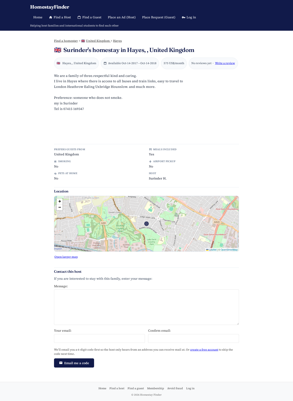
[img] (146, 224)
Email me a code (76, 363)
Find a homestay (66, 41)
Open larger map (66, 257)
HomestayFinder (49, 7)
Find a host (116, 388)
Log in (191, 17)
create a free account (204, 350)
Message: (61, 286)
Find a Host (62, 17)
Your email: (63, 330)
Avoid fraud (175, 388)
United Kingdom (96, 41)
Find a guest (136, 388)
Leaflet (212, 249)
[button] (60, 201)
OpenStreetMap (229, 249)
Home (37, 17)
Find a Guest (91, 17)
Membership (155, 388)
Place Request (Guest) (158, 17)
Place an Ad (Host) (122, 17)
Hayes (117, 41)
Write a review (225, 63)
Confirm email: (159, 330)
